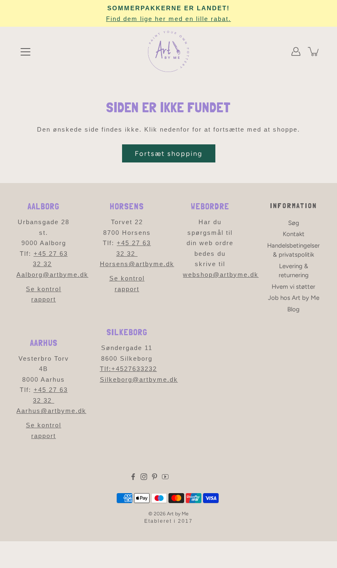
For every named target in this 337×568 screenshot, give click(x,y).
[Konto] (295, 51)
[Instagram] (144, 476)
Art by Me (178, 514)
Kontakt (294, 234)
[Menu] (25, 51)
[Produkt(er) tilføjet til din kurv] (314, 51)
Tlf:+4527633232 (128, 368)
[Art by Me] (168, 51)
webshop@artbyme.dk (221, 274)
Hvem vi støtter (293, 286)
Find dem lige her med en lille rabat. (168, 18)
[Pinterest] (154, 476)
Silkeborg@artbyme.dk (139, 379)
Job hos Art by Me (293, 297)
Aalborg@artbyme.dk (52, 274)
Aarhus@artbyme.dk (51, 410)
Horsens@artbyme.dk (137, 263)
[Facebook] (133, 476)
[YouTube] (165, 476)
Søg (293, 223)
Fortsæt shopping (169, 153)
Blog (293, 309)
